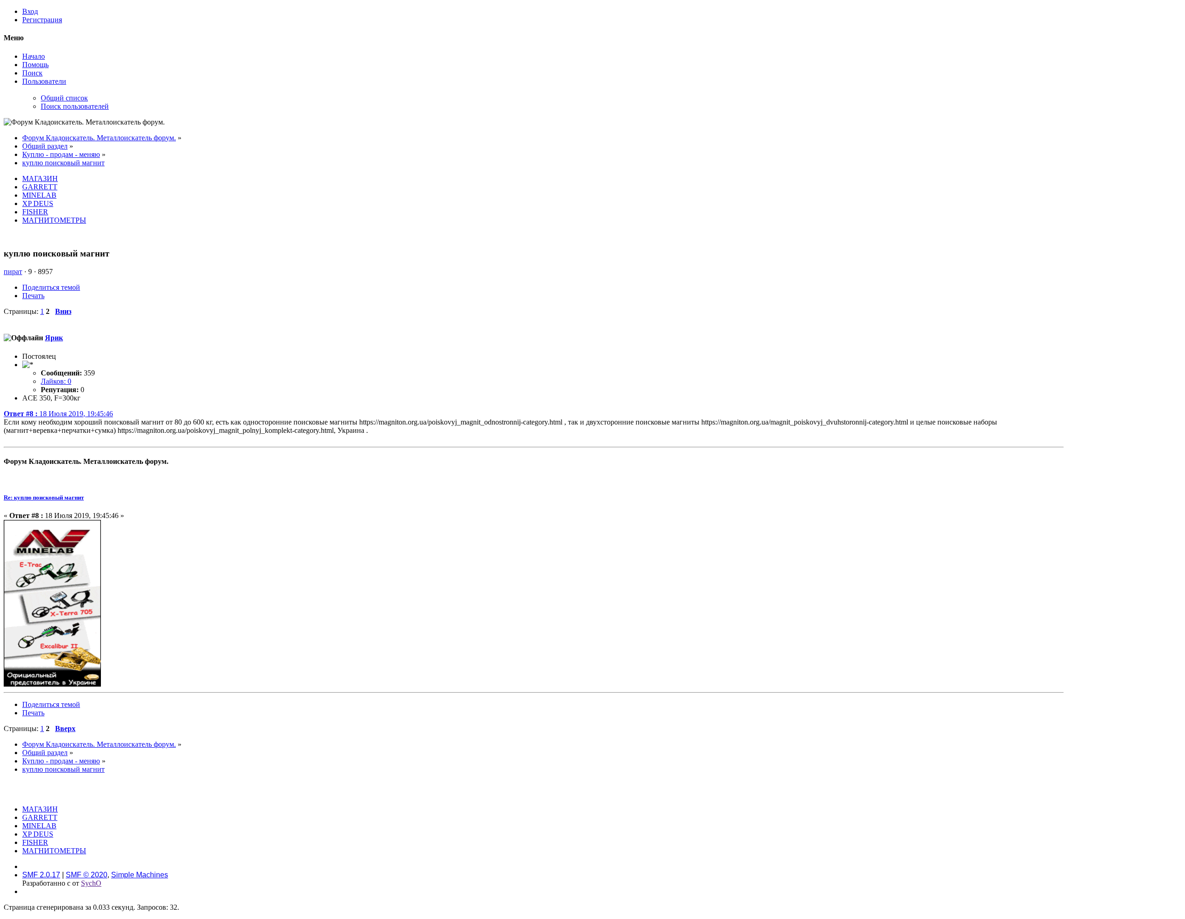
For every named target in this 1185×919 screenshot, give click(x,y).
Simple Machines (139, 875)
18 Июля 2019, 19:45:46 (58, 414)
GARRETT (39, 187)
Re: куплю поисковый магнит (44, 497)
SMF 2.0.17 (41, 875)
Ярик (54, 338)
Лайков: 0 (56, 381)
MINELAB (39, 195)
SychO (91, 883)
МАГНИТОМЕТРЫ (54, 220)
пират (13, 271)
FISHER (35, 212)
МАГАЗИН (40, 178)
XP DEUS (37, 203)
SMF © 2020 (86, 875)
